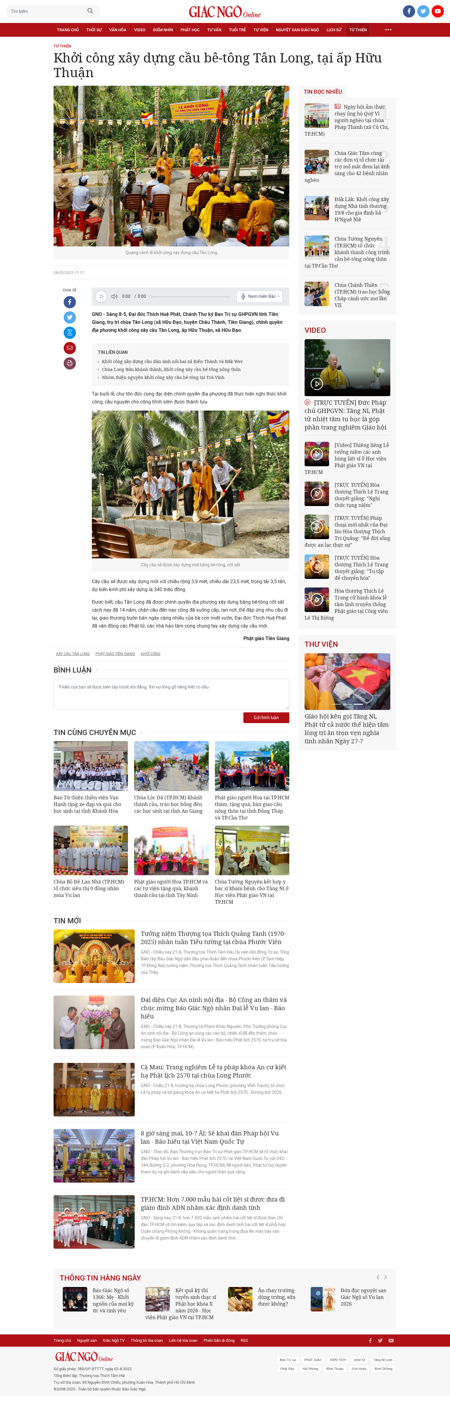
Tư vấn (214, 30)
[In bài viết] (70, 363)
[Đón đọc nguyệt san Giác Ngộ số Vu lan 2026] (323, 1299)
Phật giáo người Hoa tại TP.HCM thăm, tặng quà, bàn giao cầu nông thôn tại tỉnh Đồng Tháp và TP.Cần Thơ (252, 807)
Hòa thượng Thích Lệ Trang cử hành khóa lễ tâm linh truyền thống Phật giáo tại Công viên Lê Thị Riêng (346, 604)
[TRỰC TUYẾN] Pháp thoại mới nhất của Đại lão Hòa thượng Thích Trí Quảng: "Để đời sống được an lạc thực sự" (347, 531)
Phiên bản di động (219, 1347)
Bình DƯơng (383, 1376)
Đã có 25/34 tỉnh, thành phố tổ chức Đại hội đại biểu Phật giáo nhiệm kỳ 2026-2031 (346, 724)
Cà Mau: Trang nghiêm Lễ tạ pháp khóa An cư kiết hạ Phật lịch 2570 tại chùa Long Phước (213, 1071)
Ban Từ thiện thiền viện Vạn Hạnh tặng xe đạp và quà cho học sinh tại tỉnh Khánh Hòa (87, 804)
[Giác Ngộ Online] (156, 1363)
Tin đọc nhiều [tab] (323, 91)
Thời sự (94, 30)
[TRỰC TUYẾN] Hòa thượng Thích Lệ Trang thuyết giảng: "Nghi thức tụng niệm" (361, 495)
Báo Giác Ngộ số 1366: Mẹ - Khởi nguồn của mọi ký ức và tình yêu (113, 1300)
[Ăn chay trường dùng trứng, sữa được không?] (240, 1299)
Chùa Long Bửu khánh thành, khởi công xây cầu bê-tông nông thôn (171, 369)
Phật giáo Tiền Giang (115, 654)
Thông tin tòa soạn (147, 1347)
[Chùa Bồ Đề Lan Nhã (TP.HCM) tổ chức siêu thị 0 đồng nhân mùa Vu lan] (91, 850)
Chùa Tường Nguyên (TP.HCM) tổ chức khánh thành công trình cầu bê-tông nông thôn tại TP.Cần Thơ (347, 252)
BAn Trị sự (288, 1367)
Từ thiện (358, 30)
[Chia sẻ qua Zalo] (70, 333)
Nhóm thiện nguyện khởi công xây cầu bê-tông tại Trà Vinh (163, 377)
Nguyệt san (87, 1347)
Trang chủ (68, 30)
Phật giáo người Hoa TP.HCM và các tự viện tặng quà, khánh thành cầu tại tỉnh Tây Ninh (171, 888)
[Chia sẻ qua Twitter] (70, 317)
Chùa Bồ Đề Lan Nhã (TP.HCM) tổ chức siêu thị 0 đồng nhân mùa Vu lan (89, 888)
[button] (380, 1304)
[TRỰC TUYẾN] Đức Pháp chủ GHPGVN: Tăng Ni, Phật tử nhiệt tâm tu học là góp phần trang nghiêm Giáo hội (345, 414)
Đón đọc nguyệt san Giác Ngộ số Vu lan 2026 (363, 1297)
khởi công (150, 654)
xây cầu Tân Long (73, 654)
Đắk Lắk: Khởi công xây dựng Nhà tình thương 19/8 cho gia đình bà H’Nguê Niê (362, 209)
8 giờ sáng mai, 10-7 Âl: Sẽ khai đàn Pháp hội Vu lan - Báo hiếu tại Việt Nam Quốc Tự (210, 1137)
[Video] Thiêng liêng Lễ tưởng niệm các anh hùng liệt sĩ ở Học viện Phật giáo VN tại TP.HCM (347, 458)
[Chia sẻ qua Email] (70, 348)
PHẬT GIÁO (313, 1367)
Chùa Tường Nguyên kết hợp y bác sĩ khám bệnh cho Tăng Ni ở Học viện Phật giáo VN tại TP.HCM (252, 891)
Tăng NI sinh (382, 1367)
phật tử (359, 1367)
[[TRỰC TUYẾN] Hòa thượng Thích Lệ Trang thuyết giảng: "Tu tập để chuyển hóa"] (317, 566)
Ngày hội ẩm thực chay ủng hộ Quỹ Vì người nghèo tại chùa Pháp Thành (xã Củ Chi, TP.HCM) (347, 120)
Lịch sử (334, 30)
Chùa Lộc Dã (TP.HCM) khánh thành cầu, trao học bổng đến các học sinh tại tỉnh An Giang (168, 804)
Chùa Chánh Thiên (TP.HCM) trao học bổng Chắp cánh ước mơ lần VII (362, 295)
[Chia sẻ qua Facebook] (70, 302)
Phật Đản (287, 1376)
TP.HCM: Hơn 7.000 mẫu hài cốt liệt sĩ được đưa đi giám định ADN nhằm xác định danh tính (213, 1203)
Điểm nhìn (163, 30)
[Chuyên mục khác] (388, 30)
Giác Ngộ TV (114, 1347)
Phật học (190, 30)
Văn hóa (117, 30)
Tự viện (260, 30)
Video (139, 30)
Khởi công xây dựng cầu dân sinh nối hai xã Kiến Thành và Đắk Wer (172, 361)
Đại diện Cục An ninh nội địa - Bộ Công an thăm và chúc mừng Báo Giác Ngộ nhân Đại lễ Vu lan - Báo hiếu (214, 1008)
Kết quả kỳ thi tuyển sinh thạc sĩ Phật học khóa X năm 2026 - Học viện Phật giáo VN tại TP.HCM (180, 1304)
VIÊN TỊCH (338, 1367)
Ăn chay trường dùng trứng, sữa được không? (276, 1297)
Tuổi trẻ (237, 30)
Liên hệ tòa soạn (183, 1347)
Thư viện (321, 644)
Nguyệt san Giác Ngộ (297, 30)
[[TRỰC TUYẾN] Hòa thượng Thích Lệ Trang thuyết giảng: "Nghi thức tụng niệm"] (317, 494)
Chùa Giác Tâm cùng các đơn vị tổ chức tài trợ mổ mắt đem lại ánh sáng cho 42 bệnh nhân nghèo (347, 166)
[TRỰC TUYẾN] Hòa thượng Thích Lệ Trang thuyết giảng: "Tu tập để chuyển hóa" (361, 567)
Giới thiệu (359, 1376)
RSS (244, 1347)
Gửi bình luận (266, 717)
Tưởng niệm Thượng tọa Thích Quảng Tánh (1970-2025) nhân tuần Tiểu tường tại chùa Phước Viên (213, 937)
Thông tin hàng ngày (100, 1278)
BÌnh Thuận (334, 1376)
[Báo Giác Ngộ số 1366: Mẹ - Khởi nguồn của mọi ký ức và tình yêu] (75, 1299)
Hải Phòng (310, 1376)
